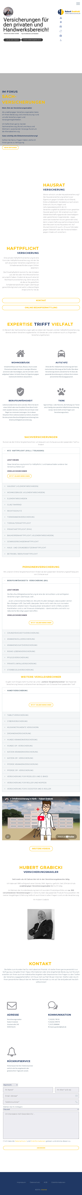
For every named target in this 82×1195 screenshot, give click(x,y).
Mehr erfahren (10, 148)
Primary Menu (78, 3)
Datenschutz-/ (21, 1141)
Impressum (21, 1182)
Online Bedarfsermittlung (41, 307)
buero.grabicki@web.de (32, 39)
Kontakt (41, 300)
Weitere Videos (41, 848)
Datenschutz (35, 1182)
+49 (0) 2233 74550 (12, 40)
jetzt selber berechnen (19, 476)
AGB (45, 1182)
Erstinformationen (38, 1141)
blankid (44, 1190)
